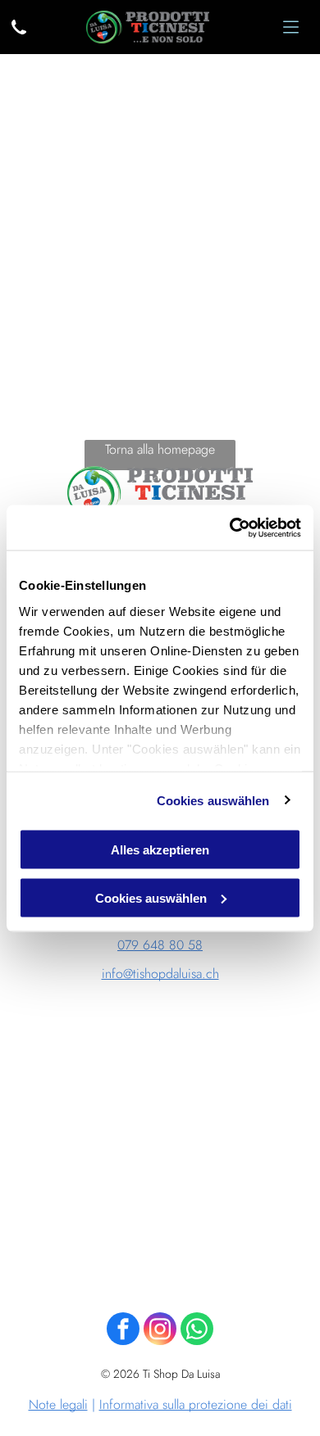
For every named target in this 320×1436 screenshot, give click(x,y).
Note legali (58, 1404)
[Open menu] (291, 27)
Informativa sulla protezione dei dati (195, 1404)
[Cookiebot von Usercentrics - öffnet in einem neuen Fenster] (230, 527)
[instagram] (160, 1330)
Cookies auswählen (213, 800)
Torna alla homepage (160, 449)
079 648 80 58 (160, 944)
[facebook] (123, 1330)
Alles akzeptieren (160, 850)
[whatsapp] (197, 1330)
